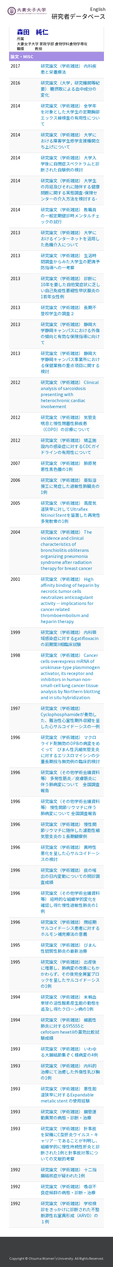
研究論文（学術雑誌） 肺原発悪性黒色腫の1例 (68, 466)
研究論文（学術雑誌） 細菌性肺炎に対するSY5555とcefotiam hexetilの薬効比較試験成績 (70, 1029)
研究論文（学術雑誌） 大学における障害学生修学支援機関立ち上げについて (70, 141)
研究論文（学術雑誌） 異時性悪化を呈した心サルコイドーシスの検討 (70, 853)
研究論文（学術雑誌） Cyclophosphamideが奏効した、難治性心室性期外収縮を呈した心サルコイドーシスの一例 (70, 717)
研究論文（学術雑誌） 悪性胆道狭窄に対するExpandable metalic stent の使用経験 (68, 1095)
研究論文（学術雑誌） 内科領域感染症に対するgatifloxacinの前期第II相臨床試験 (70, 638)
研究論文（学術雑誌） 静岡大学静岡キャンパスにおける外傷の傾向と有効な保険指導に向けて (70, 333)
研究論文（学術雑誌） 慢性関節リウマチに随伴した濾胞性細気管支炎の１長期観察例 (70, 830)
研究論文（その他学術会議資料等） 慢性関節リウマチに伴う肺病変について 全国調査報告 (70, 807)
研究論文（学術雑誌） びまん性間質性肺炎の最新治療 (68, 948)
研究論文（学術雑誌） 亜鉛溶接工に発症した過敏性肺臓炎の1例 (70, 486)
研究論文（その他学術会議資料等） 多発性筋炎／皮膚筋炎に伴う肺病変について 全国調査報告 (70, 781)
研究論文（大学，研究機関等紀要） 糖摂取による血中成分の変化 (70, 89)
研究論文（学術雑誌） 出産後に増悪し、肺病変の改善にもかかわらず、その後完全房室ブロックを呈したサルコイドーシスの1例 (70, 974)
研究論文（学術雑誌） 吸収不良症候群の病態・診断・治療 (68, 1189)
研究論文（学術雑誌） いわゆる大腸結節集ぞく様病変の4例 (69, 1052)
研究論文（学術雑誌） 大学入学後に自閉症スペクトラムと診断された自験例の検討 (70, 164)
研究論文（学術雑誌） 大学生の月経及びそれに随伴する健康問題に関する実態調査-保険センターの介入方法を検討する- (70, 190)
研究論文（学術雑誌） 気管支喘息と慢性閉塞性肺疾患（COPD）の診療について (68, 423)
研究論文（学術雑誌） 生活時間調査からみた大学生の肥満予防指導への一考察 (70, 261)
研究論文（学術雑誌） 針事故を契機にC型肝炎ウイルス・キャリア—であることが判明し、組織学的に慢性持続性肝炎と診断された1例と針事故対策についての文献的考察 (70, 1143)
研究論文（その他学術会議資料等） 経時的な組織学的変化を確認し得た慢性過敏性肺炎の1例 (70, 902)
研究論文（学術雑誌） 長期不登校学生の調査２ (68, 310)
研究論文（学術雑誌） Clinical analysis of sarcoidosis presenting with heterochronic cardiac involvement (70, 394)
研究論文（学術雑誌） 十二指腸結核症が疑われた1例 (68, 1172)
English (97, 9)
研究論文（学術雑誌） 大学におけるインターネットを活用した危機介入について (70, 238)
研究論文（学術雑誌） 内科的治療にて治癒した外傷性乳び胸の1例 (70, 1072)
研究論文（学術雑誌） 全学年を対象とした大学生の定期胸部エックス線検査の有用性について (70, 115)
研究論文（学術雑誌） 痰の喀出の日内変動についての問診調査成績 (70, 876)
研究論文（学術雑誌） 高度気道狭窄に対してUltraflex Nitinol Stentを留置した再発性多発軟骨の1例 (70, 512)
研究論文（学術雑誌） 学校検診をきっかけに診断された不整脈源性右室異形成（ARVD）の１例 (70, 1212)
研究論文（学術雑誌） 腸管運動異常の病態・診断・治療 (68, 1115)
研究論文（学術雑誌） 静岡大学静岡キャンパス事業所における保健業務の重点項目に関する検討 (70, 362)
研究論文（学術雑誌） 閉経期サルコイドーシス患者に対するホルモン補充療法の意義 (70, 928)
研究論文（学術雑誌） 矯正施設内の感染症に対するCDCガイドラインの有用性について (70, 446)
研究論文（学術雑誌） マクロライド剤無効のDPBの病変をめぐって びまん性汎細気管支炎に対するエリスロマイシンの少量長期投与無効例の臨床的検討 (70, 749)
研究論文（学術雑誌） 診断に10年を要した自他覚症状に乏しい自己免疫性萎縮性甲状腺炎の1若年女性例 (70, 287)
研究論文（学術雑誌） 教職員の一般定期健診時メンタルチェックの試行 (70, 215)
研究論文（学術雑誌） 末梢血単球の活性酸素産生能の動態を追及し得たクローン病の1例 (70, 1003)
